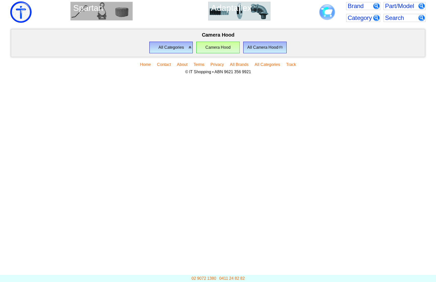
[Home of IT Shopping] (21, 12)
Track (291, 64)
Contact (164, 64)
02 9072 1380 (204, 278)
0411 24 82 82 (232, 278)
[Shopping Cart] (327, 12)
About (182, 64)
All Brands (239, 64)
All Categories (267, 64)
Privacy (217, 64)
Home (145, 64)
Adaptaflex (231, 8)
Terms (199, 64)
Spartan (88, 8)
